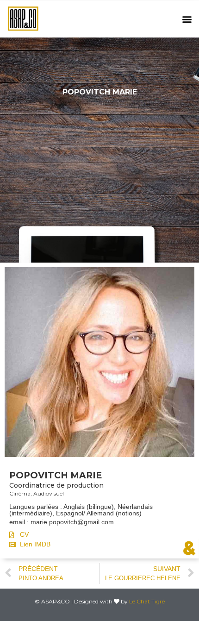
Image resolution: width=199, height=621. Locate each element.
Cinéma (20, 493)
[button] (186, 19)
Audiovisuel (48, 493)
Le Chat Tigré (147, 601)
